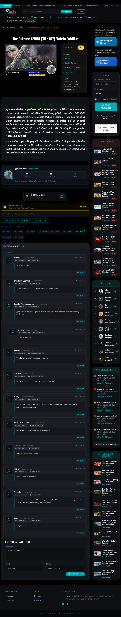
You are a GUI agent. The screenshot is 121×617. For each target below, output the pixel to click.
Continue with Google (108, 128)
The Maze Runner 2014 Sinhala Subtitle (108, 491)
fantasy (67, 68)
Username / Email (103, 80)
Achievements (15, 21)
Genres (77, 68)
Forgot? (114, 99)
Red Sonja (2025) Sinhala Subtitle (108, 216)
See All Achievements (107, 444)
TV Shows (69, 72)
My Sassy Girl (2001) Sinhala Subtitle (110, 462)
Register (106, 118)
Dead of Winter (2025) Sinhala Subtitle (108, 206)
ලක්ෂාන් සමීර (35, 72)
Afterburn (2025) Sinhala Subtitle (108, 183)
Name (8, 564)
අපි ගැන (10, 600)
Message (9, 546)
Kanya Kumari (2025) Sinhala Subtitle (110, 481)
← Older (7, 252)
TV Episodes (39, 17)
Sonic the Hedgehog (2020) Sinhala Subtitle (109, 573)
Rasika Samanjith (104, 403)
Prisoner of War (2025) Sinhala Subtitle (108, 194)
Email (48, 564)
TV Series (56, 17)
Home (11, 17)
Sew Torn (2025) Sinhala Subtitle (108, 472)
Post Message (77, 574)
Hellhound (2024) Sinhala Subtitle (108, 271)
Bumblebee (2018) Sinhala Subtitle (109, 513)
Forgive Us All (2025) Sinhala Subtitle (107, 161)
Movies (23, 17)
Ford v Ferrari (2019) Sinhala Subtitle (110, 563)
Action (67, 58)
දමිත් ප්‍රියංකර (102, 376)
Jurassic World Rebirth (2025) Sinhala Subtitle (108, 260)
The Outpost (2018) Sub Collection (26, 220)
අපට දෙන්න (31, 21)
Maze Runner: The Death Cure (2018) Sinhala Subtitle (109, 523)
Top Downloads (75, 17)
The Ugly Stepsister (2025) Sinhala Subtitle (109, 227)
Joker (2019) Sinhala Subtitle (110, 533)
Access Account (106, 106)
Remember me (103, 99)
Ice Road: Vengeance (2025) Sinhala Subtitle (108, 249)
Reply (81, 272)
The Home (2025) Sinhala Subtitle (108, 238)
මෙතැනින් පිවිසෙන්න (105, 383)
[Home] (4, 28)
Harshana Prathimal (105, 389)
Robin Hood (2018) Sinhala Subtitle (39, 6)
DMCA (38, 600)
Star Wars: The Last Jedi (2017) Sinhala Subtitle (109, 502)
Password (100, 89)
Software (10, 596)
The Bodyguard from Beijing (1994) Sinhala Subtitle (110, 173)
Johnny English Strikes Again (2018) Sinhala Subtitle (109, 552)
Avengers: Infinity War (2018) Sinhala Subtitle (77, 6)
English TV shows (71, 63)
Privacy (38, 596)
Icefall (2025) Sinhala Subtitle (108, 150)
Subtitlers (92, 17)
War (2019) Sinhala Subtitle (109, 542)
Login (82, 11)
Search (67, 11)
